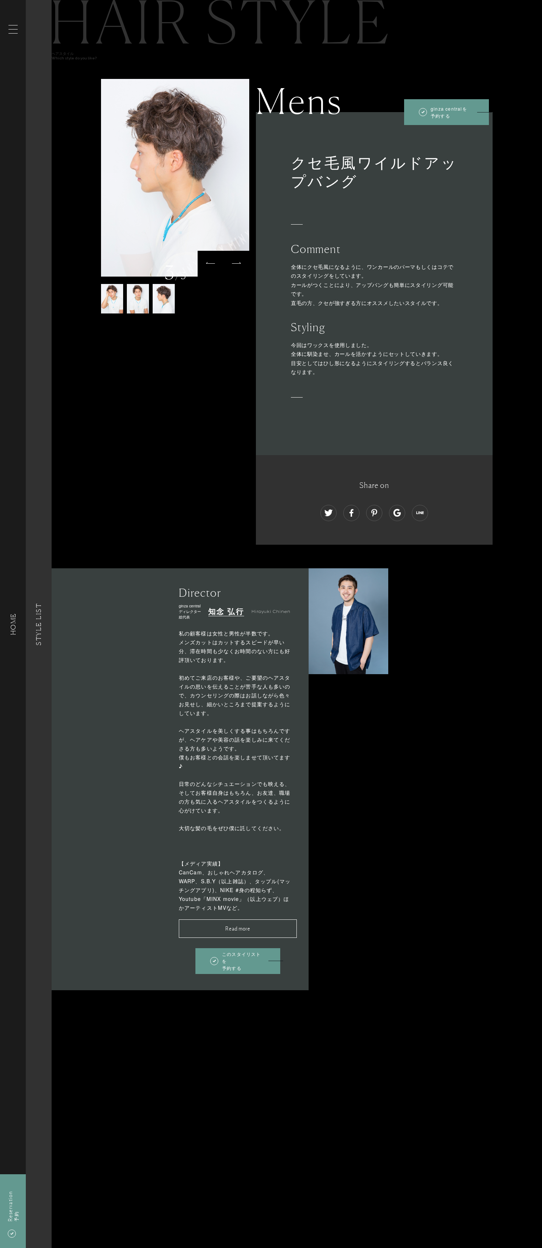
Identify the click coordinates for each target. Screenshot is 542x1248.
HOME (13, 624)
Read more (237, 928)
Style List (39, 624)
